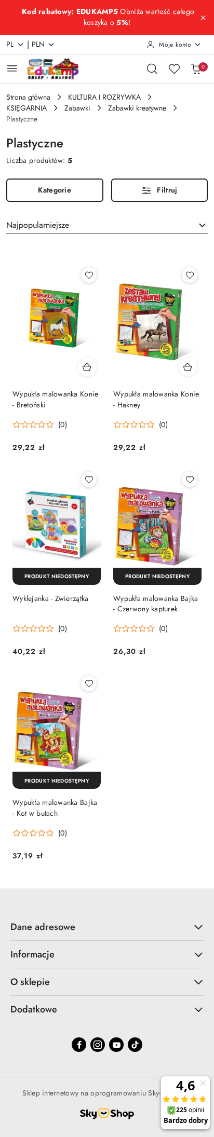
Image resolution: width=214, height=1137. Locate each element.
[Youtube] (116, 1044)
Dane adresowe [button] (42, 927)
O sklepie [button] (30, 982)
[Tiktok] (135, 1044)
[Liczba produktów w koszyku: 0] (196, 68)
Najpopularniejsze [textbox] (37, 225)
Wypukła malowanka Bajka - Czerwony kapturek (155, 603)
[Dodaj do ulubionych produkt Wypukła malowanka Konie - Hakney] (189, 275)
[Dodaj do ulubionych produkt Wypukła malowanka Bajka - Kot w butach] (89, 683)
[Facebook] (79, 1044)
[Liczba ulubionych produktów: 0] (174, 68)
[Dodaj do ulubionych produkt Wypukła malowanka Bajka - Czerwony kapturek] (189, 479)
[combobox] (107, 225)
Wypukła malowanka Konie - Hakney (156, 399)
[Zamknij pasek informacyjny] (203, 17)
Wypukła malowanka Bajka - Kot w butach (54, 807)
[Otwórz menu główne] (12, 68)
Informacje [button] (32, 954)
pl (10, 44)
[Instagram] (97, 1044)
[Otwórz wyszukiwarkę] (152, 68)
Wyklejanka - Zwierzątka (50, 598)
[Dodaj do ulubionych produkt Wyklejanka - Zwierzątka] (89, 479)
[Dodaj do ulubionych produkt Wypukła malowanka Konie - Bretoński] (89, 275)
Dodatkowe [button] (33, 1009)
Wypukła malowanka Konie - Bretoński (55, 399)
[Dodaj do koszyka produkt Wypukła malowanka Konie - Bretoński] (87, 367)
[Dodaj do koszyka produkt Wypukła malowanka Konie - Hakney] (188, 367)
